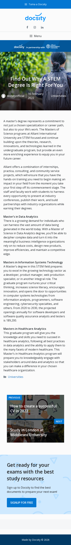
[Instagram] (35, 27)
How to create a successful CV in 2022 (33, 408)
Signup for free (21, 503)
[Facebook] (27, 27)
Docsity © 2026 (40, 539)
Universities (15, 377)
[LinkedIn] (42, 27)
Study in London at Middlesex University (28, 432)
